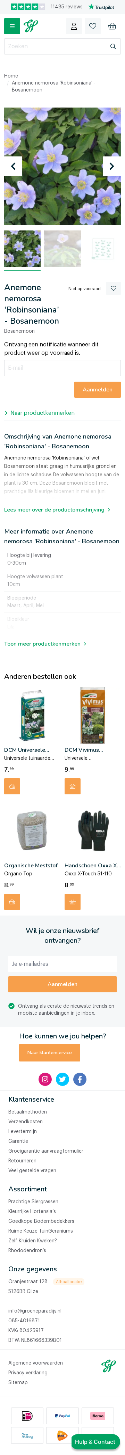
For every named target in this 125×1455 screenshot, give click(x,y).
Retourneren (22, 1161)
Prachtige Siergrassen (33, 1201)
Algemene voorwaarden (35, 1363)
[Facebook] (79, 1079)
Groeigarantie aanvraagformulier (45, 1151)
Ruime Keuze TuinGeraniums (40, 1231)
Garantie (18, 1141)
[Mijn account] (74, 26)
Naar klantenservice (49, 1052)
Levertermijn (22, 1131)
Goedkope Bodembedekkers (41, 1221)
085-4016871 (24, 1320)
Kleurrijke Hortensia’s (32, 1211)
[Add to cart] (12, 786)
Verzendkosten (25, 1121)
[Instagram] (45, 1079)
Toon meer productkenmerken (42, 644)
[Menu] (12, 26)
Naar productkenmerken (42, 413)
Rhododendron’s (27, 1250)
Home (11, 76)
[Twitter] (62, 1079)
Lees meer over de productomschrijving (54, 510)
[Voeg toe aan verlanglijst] (113, 288)
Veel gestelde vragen (32, 1170)
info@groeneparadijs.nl (34, 1311)
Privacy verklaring (28, 1373)
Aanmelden (62, 984)
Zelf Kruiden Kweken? (32, 1241)
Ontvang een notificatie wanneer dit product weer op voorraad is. (51, 349)
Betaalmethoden (27, 1112)
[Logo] (31, 26)
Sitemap (18, 1382)
